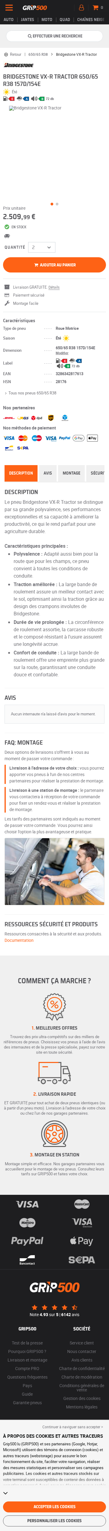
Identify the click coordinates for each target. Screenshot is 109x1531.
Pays (27, 1385)
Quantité (15, 247)
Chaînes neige (90, 20)
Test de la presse (27, 1343)
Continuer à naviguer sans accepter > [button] (72, 1426)
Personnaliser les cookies (54, 1521)
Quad (65, 20)
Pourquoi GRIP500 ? (27, 1351)
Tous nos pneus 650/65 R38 (32, 393)
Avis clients (81, 1360)
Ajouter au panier (57, 265)
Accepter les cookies (55, 1507)
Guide (27, 1394)
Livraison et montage (27, 1360)
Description (21, 473)
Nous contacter (81, 1351)
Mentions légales (81, 1407)
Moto (46, 20)
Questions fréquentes (27, 1377)
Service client (82, 1343)
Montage (71, 473)
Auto (9, 20)
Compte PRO (27, 1368)
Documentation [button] (19, 940)
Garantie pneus (27, 1402)
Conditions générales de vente (81, 1388)
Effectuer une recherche (57, 36)
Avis (48, 473)
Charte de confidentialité (82, 1368)
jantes (27, 20)
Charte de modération (81, 1377)
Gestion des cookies (82, 1398)
